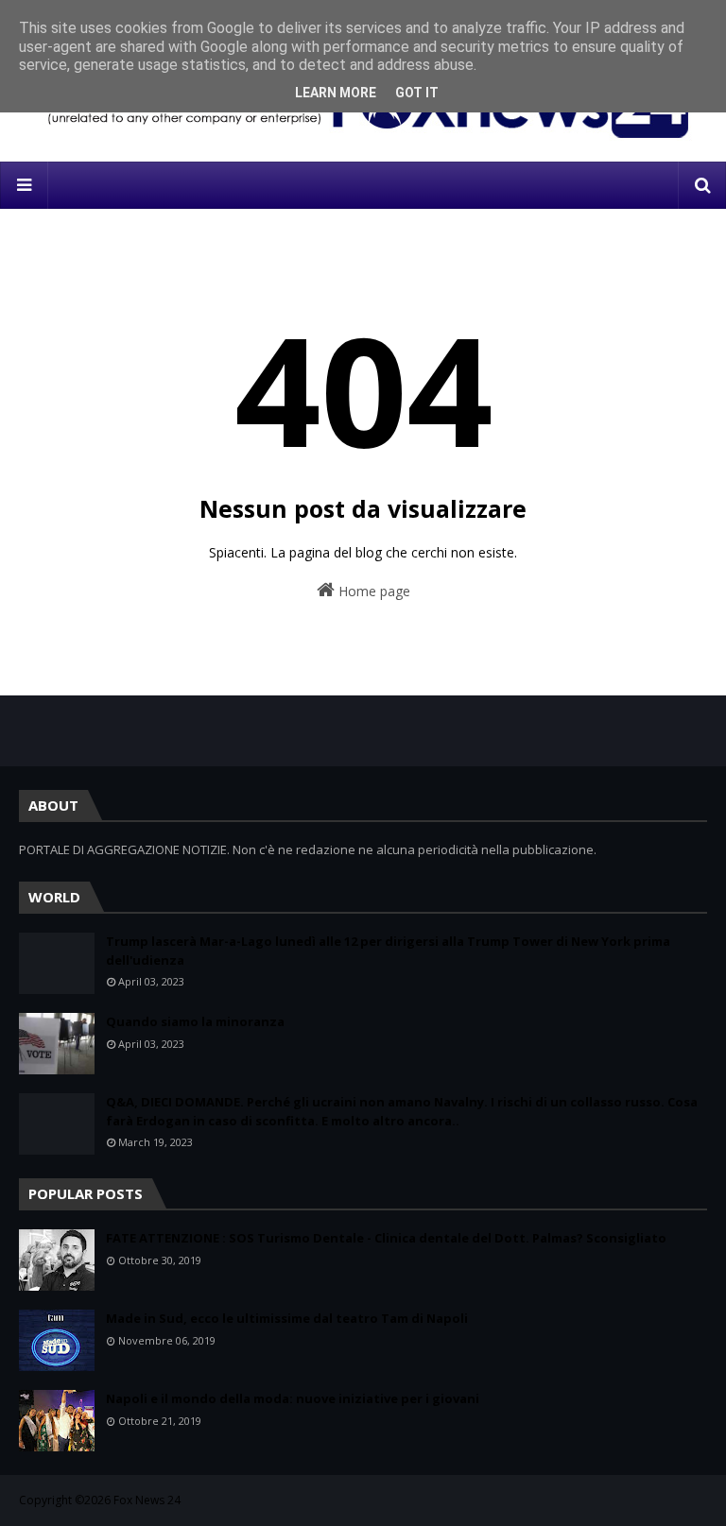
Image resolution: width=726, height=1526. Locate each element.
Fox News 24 (147, 1500)
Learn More (335, 92)
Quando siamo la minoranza (195, 1021)
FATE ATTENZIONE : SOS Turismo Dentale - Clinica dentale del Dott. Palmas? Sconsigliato (386, 1237)
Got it (417, 92)
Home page (372, 591)
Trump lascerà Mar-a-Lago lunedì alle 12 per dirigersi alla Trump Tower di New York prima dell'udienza (388, 951)
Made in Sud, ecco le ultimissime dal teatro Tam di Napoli (287, 1318)
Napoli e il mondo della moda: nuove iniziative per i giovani (292, 1398)
